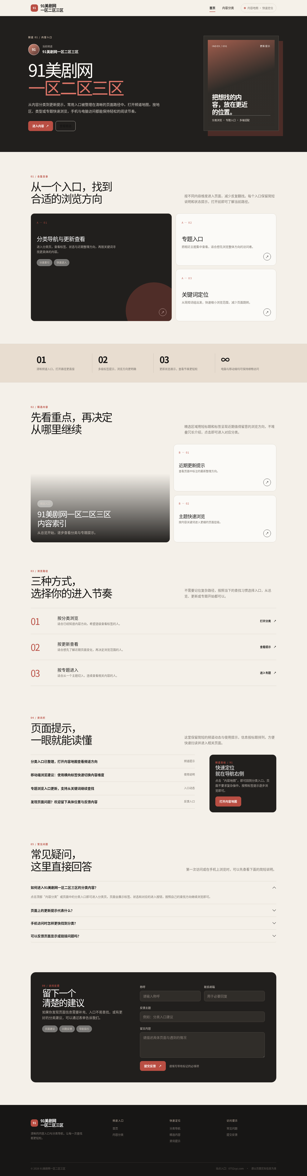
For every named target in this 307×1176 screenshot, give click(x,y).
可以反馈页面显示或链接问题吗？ (56, 935)
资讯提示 (175, 1141)
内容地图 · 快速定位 (260, 8)
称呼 (142, 987)
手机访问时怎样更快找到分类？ (54, 923)
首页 (212, 8)
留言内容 (145, 1028)
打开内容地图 (228, 801)
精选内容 (175, 1135)
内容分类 (228, 8)
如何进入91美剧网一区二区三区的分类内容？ (64, 887)
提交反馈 (232, 1135)
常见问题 (232, 1128)
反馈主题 (145, 1008)
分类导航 (175, 1128)
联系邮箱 (209, 987)
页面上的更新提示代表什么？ (52, 910)
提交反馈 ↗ (153, 1066)
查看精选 (65, 126)
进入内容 (40, 126)
